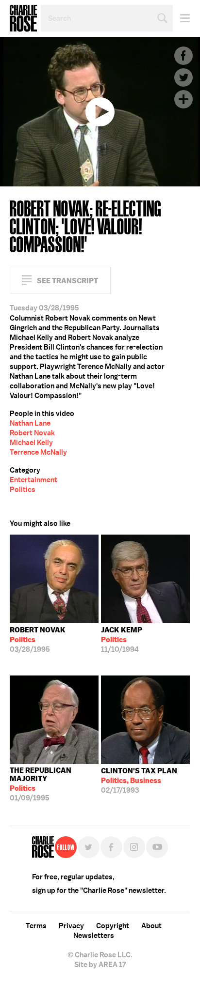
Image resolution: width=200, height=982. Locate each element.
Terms (36, 926)
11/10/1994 (121, 639)
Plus (183, 99)
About (151, 926)
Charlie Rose (23, 18)
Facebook (183, 55)
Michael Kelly (31, 442)
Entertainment (33, 480)
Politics (22, 489)
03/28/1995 (38, 639)
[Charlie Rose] (43, 847)
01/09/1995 (40, 784)
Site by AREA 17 (100, 964)
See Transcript (67, 280)
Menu (181, 18)
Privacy (71, 926)
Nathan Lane (30, 423)
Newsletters (93, 935)
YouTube (157, 847)
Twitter (183, 77)
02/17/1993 (139, 780)
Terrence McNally (38, 452)
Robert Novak (32, 433)
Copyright (112, 926)
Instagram (134, 847)
